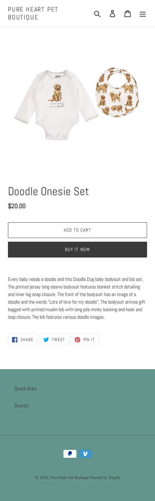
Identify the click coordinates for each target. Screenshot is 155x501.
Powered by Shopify (104, 477)
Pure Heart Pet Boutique (33, 13)
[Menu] (142, 13)
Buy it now (77, 249)
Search (21, 405)
